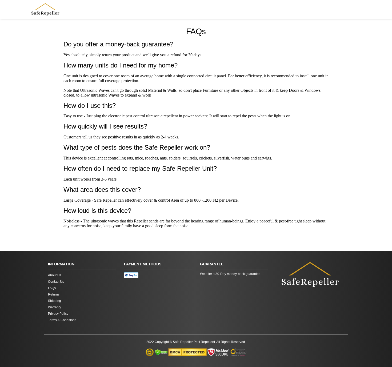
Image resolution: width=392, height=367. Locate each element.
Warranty (54, 307)
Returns (53, 294)
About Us (54, 275)
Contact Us (56, 282)
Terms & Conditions (62, 320)
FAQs (52, 288)
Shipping (54, 301)
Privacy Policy (58, 314)
